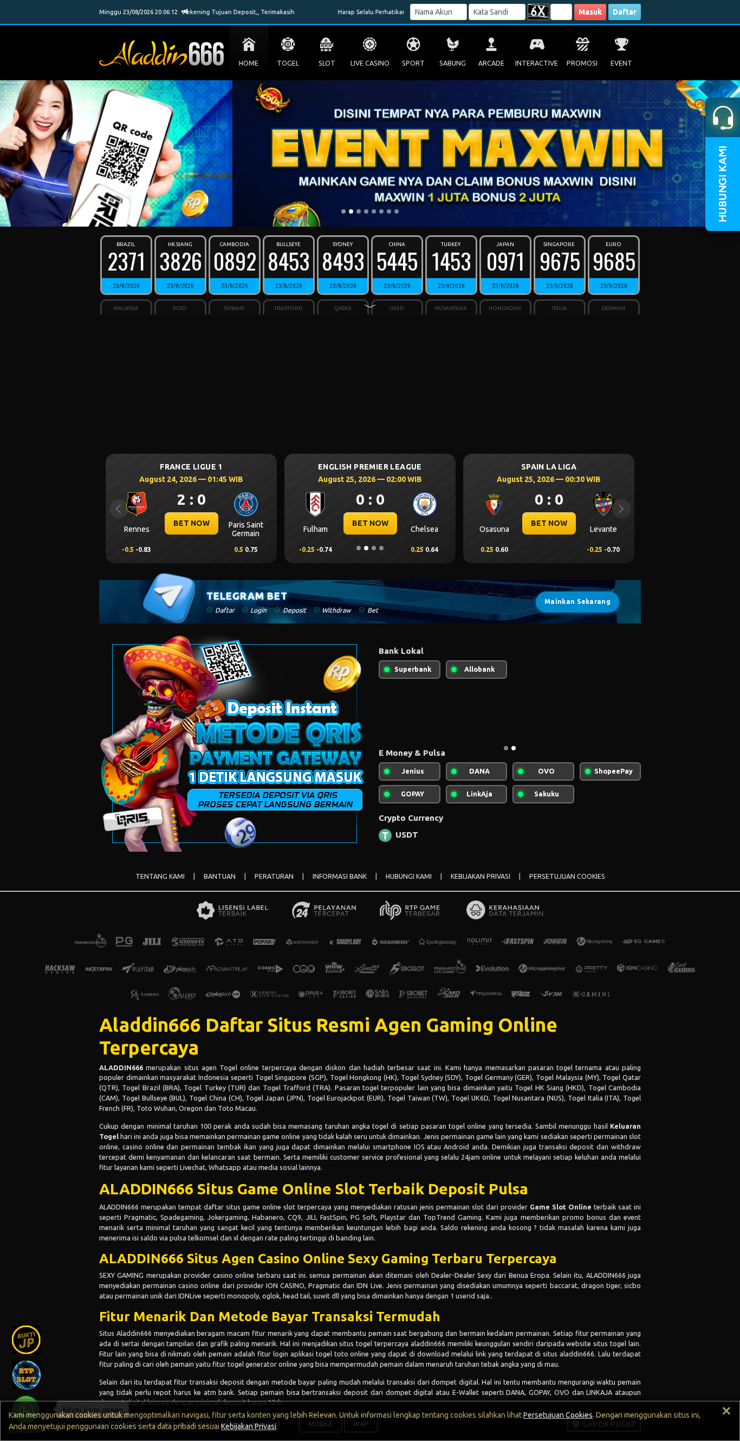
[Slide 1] (343, 211)
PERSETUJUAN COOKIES (567, 876)
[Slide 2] (351, 211)
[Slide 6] (381, 211)
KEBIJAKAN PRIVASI (480, 876)
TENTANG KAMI (160, 876)
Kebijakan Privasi (248, 1426)
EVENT (621, 63)
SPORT (413, 63)
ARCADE (491, 63)
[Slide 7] (389, 211)
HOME (248, 63)
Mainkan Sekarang (577, 601)
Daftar (625, 12)
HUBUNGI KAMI (409, 876)
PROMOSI (582, 63)
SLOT (327, 63)
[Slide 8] (396, 211)
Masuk (590, 12)
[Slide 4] (366, 211)
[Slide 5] (374, 211)
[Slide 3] (358, 211)
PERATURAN (274, 876)
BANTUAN (220, 876)
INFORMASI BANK (340, 876)
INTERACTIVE (536, 63)
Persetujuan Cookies (558, 1415)
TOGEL (288, 63)
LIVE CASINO (370, 63)
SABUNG (452, 63)
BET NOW (294, 523)
